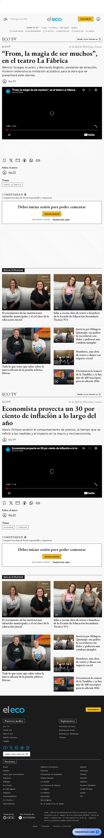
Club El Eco (79, 31)
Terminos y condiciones (62, 826)
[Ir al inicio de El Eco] (54, 19)
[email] (17, 160)
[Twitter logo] (11, 749)
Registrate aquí (61, 219)
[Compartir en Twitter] (11, 160)
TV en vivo (49, 31)
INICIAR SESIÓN (52, 214)
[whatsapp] (31, 160)
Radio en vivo (63, 31)
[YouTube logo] (5, 749)
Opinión (74, 27)
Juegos (91, 31)
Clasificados (17, 31)
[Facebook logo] (22, 749)
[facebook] (24, 160)
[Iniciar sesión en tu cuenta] (98, 19)
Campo (44, 27)
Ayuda (35, 826)
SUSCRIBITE (85, 19)
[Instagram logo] (27, 749)
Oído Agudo (64, 27)
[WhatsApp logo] (16, 749)
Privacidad (45, 826)
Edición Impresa (34, 31)
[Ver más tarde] (4, 160)
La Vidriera (53, 27)
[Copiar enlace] (38, 160)
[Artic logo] (9, 816)
